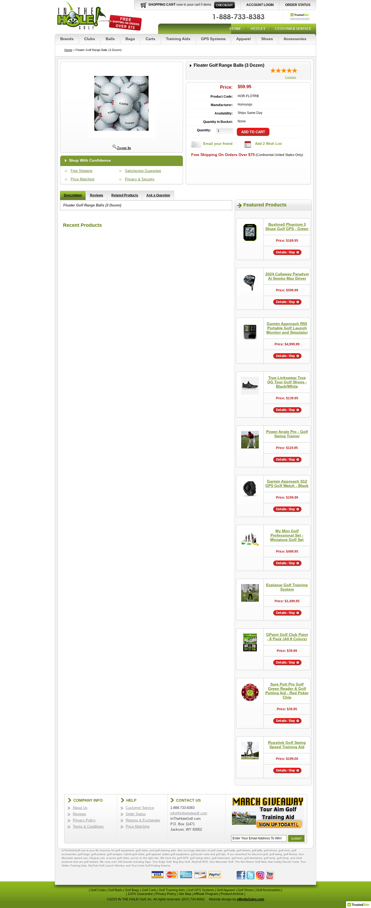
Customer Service (293, 29)
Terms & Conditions (88, 826)
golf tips (221, 854)
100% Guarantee (140, 894)
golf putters (98, 854)
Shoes (267, 39)
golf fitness (290, 854)
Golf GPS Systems (200, 890)
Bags (130, 39)
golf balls (229, 850)
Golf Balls (115, 890)
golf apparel (153, 854)
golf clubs (142, 850)
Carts (150, 39)
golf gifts (257, 850)
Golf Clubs (98, 890)
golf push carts (200, 854)
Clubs (89, 39)
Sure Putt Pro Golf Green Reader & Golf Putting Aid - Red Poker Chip (287, 690)
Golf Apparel (226, 890)
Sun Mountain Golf (221, 861)
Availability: (224, 113)
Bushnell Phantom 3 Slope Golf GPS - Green (287, 226)
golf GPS (182, 857)
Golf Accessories (268, 890)
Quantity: (204, 130)
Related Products (124, 195)
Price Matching (82, 179)
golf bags (84, 854)
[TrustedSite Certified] (299, 16)
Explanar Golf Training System (287, 587)
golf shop (283, 857)
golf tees (237, 857)
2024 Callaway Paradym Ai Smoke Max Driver (287, 276)
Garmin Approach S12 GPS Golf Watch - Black (287, 483)
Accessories (295, 39)
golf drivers (243, 850)
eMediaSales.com (250, 899)
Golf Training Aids (172, 890)
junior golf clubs (119, 857)
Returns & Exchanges (143, 820)
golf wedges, (115, 854)
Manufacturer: (222, 105)
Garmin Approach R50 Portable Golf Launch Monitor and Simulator (287, 327)
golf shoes (270, 850)
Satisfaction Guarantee (143, 171)
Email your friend (217, 144)
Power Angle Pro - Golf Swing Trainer (287, 433)
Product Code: (221, 96)
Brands (67, 39)
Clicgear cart (97, 857)
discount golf (260, 854)
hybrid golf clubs (134, 854)
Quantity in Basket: (218, 122)
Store (235, 29)
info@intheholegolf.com (188, 813)
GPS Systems (213, 39)
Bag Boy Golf (181, 861)
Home (68, 50)
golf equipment (124, 850)
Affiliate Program (206, 894)
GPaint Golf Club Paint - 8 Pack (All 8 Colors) (287, 636)
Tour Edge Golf (161, 861)
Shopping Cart (161, 5)
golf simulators (253, 857)
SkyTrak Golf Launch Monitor (106, 865)
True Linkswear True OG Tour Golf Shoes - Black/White (287, 381)
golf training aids (165, 850)
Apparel (243, 39)
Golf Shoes (245, 890)
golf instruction (221, 857)
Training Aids (178, 39)
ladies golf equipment (175, 854)
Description (73, 195)
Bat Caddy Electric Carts (283, 861)
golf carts (216, 850)
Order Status (297, 5)
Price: (226, 87)
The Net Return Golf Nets (251, 861)
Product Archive (232, 894)
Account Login (260, 5)
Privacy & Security (140, 179)
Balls (110, 39)
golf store (269, 857)
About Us (80, 808)
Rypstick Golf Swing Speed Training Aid (287, 744)
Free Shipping (81, 171)
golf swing (275, 854)
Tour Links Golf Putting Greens (150, 865)
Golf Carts (149, 890)
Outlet (258, 29)
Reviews (96, 195)
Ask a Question (158, 195)
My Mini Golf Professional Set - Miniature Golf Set (287, 535)
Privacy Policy (84, 820)
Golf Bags (132, 890)
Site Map (184, 894)
